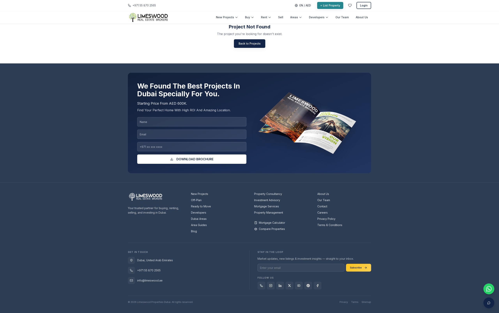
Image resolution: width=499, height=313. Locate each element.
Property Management (268, 212)
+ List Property (330, 5)
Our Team (342, 17)
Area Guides (199, 225)
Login (364, 5)
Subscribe (356, 267)
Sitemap (366, 302)
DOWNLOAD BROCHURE (194, 159)
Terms (354, 302)
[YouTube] (299, 285)
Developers (317, 17)
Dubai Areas (199, 218)
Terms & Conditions (329, 225)
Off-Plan (196, 200)
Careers (322, 212)
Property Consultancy (268, 194)
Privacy (344, 302)
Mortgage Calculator (272, 222)
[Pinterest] (308, 285)
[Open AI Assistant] (488, 302)
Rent (264, 17)
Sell (280, 17)
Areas (294, 17)
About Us (362, 17)
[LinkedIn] (280, 285)
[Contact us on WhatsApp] (488, 288)
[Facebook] (317, 285)
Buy (247, 17)
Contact (322, 206)
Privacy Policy (326, 218)
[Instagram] (271, 285)
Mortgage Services (266, 206)
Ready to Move (201, 206)
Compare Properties (272, 229)
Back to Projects (250, 43)
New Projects (225, 17)
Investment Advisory (267, 200)
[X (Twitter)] (289, 285)
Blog (194, 231)
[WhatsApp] (261, 285)
